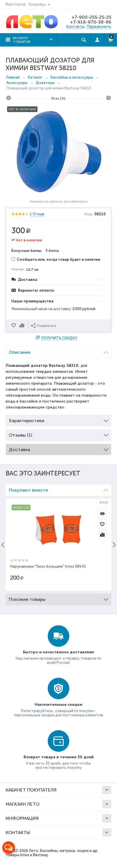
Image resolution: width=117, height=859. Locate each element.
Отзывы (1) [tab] (20, 435)
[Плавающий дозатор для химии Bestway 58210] (58, 151)
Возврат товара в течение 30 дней (59, 757)
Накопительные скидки (58, 704)
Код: (89, 214)
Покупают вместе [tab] (28, 490)
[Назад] (8, 99)
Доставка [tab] (19, 449)
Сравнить (22, 325)
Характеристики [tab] (26, 420)
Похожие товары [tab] (27, 599)
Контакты (75, 26)
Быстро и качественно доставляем (58, 652)
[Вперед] (108, 99)
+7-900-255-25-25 (91, 17)
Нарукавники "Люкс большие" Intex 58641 (48, 566)
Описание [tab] (19, 352)
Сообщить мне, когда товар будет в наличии (58, 259)
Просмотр (102, 513)
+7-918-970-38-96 (90, 22)
